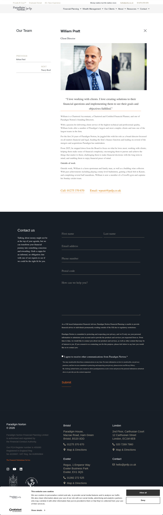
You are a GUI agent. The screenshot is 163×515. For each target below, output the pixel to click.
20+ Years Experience (52, 3)
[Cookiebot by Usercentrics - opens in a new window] (15, 510)
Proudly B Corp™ (19, 3)
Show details (36, 510)
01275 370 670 (142, 3)
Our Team (24, 31)
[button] (101, 104)
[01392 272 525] (64, 477)
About (120, 9)
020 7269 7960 (124, 444)
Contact (143, 9)
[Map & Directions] (64, 449)
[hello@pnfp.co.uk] (113, 464)
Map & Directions (77, 449)
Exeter (67, 458)
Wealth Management (92, 9)
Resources (131, 9)
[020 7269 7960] (113, 444)
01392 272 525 (75, 477)
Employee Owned (35, 3)
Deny (143, 500)
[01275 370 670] (64, 444)
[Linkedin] (21, 469)
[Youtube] (14, 469)
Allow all (143, 493)
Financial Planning (71, 9)
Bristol (67, 425)
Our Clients (109, 9)
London (116, 425)
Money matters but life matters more (103, 3)
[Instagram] (7, 469)
